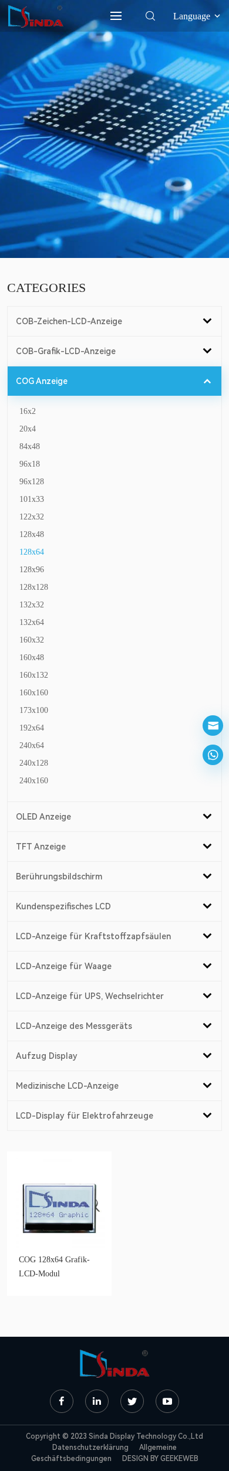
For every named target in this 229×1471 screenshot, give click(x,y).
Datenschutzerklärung (90, 1447)
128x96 (31, 569)
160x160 (33, 692)
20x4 (27, 428)
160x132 (33, 675)
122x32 (31, 516)
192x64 (31, 727)
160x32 (31, 640)
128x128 (33, 587)
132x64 (31, 622)
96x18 (29, 464)
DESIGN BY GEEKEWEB (160, 1459)
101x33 (31, 499)
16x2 (27, 411)
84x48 (29, 446)
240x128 (33, 763)
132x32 (31, 604)
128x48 (31, 534)
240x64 (31, 745)
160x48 (31, 657)
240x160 (33, 780)
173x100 (33, 710)
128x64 (31, 552)
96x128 (31, 481)
